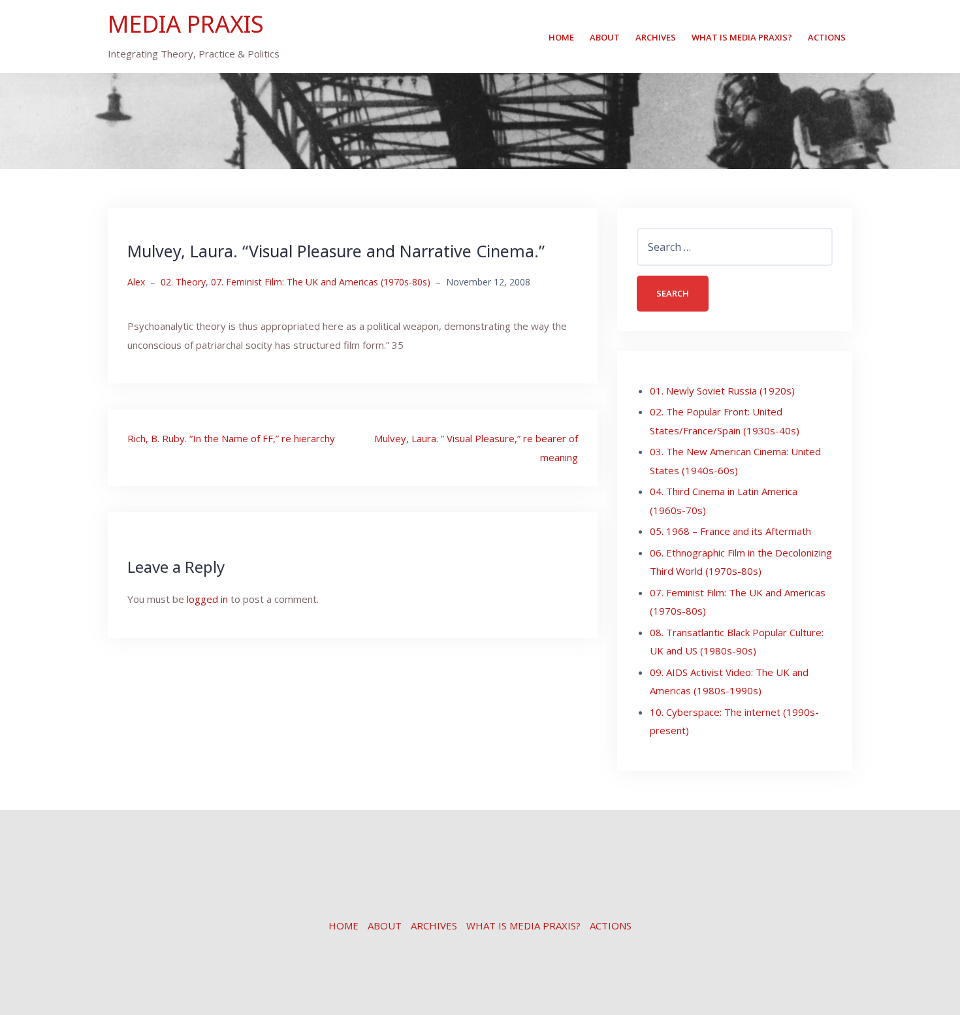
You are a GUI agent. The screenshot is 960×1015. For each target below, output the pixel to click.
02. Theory (183, 282)
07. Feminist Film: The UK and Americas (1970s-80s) (320, 282)
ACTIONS (827, 37)
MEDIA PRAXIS (186, 24)
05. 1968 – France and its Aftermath (730, 531)
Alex (136, 282)
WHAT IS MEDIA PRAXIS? (742, 37)
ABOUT (605, 37)
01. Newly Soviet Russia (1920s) (722, 390)
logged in (207, 598)
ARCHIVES (655, 37)
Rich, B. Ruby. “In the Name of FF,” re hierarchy (231, 438)
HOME (561, 37)
